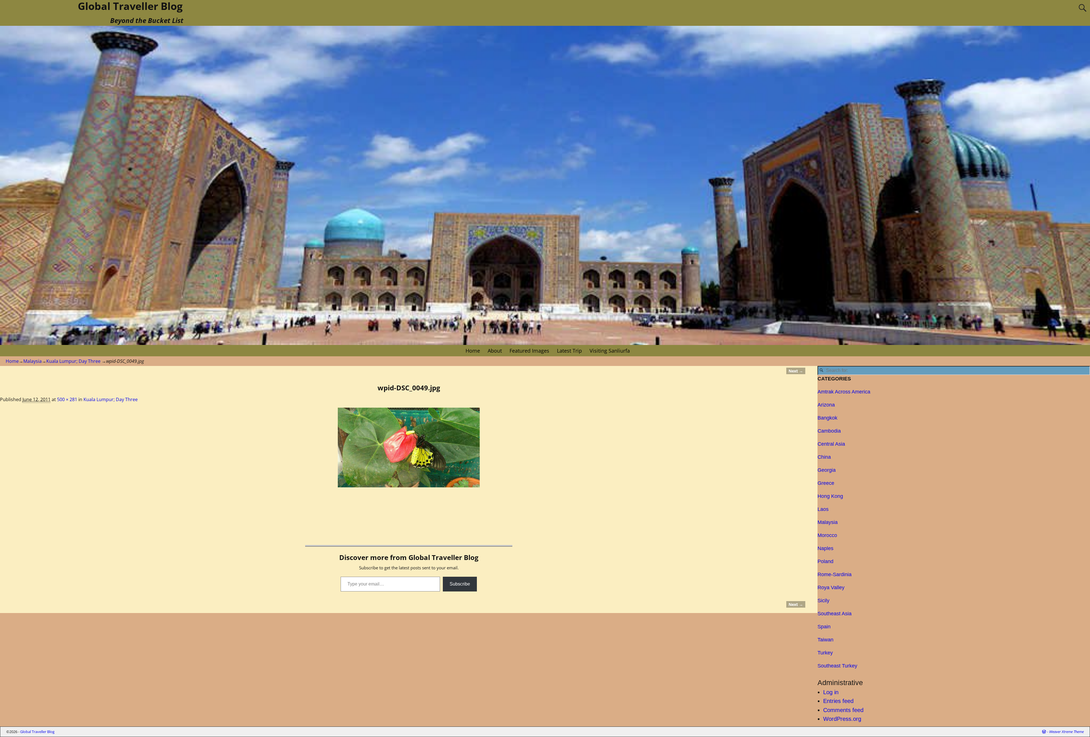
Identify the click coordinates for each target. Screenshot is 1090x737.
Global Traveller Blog (37, 731)
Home (473, 350)
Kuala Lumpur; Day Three (73, 361)
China (824, 457)
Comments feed (843, 710)
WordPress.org (842, 719)
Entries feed (838, 701)
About (495, 350)
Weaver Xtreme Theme (1066, 731)
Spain (824, 626)
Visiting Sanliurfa (610, 350)
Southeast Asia (835, 613)
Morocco (827, 535)
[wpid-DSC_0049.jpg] (408, 447)
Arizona (826, 405)
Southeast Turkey (837, 666)
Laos (823, 509)
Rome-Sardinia (835, 574)
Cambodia (829, 431)
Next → (796, 371)
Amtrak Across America (844, 392)
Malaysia (32, 361)
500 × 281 (67, 399)
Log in (831, 692)
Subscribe (460, 584)
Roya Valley (831, 587)
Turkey (825, 653)
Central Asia (831, 444)
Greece (826, 483)
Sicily (823, 600)
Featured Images (529, 350)
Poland (825, 561)
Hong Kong (830, 496)
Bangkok (827, 418)
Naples (825, 548)
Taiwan (825, 640)
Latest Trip (569, 350)
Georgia (827, 470)
